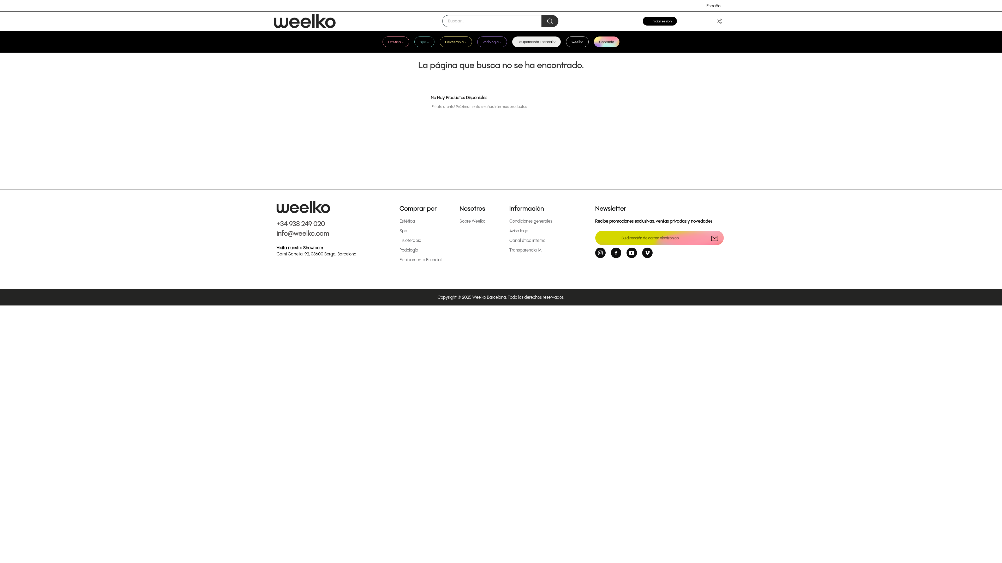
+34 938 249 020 (301, 223)
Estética (407, 221)
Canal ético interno (527, 240)
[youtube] (632, 253)
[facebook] (616, 253)
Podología (408, 250)
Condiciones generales (530, 221)
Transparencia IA (525, 250)
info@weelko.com (303, 233)
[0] (719, 21)
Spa (403, 230)
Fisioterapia (410, 240)
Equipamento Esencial (420, 259)
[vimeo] (647, 253)
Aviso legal (519, 230)
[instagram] (600, 253)
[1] (714, 238)
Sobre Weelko (472, 221)
